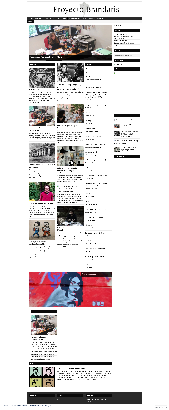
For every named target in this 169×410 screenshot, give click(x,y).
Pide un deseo (90, 128)
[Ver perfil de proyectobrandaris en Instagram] (118, 25)
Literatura (39, 19)
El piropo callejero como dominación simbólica (38, 243)
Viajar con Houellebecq (66, 191)
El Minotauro (34, 89)
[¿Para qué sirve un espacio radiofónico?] (42, 386)
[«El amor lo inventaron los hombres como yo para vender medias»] (70, 165)
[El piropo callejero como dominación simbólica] (42, 238)
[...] (39, 102)
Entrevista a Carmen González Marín (36, 129)
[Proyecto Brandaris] (84, 9)
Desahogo (89, 201)
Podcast (91, 19)
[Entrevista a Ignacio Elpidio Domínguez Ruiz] (70, 122)
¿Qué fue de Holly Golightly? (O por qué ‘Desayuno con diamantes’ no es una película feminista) (70, 86)
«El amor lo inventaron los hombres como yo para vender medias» (67, 170)
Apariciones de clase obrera (95, 209)
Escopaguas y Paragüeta (94, 136)
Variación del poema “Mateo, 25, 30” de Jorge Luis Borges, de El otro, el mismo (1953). (97, 94)
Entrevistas (61, 19)
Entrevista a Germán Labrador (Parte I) (42, 356)
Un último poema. (92, 77)
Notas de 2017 (90, 194)
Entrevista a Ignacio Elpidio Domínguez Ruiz (67, 126)
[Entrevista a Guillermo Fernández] (42, 200)
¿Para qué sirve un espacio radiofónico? (72, 368)
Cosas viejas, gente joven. (94, 256)
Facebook (33, 395)
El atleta (88, 241)
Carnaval (88, 225)
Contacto (100, 19)
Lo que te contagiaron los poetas (97, 105)
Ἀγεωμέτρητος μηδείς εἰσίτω (95, 233)
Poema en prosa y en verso (95, 144)
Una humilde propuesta (120, 34)
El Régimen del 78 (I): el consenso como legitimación (123, 37)
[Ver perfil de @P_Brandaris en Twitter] (116, 25)
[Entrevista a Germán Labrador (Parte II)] (70, 224)
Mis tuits (59, 399)
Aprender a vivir (91, 152)
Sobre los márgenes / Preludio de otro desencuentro (97, 184)
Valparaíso (89, 168)
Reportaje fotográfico (77, 19)
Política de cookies (51, 407)
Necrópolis (89, 113)
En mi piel (89, 120)
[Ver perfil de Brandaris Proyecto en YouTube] (120, 25)
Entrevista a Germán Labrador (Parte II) (42, 354)
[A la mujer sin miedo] (70, 289)
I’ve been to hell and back (95, 248)
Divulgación (50, 19)
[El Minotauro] (42, 86)
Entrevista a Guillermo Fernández (41, 203)
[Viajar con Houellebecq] (70, 188)
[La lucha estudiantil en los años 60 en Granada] (42, 161)
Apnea (87, 84)
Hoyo (87, 69)
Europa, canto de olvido (94, 217)
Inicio (31, 19)
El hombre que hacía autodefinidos (98, 160)
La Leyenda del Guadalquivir (96, 175)
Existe (87, 264)
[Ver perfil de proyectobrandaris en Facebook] (114, 25)
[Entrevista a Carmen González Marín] (70, 42)
